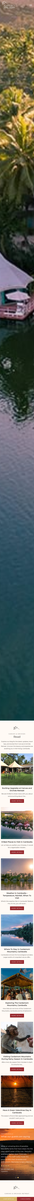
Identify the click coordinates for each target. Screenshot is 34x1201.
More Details (17, 801)
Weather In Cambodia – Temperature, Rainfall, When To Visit (17, 895)
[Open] (30, 5)
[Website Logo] (8, 5)
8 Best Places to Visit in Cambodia (17, 842)
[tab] (16, 1177)
